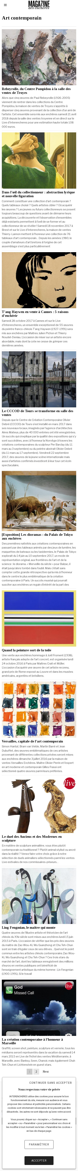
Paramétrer (39, 1144)
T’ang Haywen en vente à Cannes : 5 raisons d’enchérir (35, 314)
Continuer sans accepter (50, 1082)
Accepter (39, 1160)
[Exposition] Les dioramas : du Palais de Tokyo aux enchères (37, 536)
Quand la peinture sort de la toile (26, 650)
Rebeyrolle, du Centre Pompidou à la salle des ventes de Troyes (36, 91)
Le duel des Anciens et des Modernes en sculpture (32, 838)
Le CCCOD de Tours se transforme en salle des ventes (37, 413)
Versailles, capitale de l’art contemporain (32, 741)
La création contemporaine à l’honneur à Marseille (32, 1041)
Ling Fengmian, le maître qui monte (28, 927)
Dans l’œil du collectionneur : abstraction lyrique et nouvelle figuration (38, 194)
